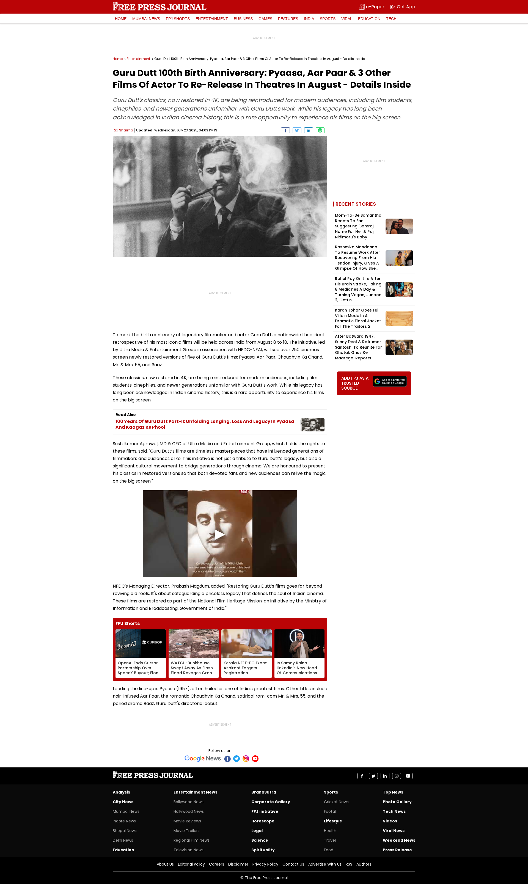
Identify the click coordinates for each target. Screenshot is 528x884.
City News (123, 802)
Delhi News (123, 840)
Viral (346, 18)
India (309, 18)
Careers (216, 864)
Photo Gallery (397, 802)
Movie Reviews (187, 821)
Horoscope (262, 821)
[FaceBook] (227, 758)
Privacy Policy (265, 864)
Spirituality (263, 850)
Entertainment (212, 18)
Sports (328, 18)
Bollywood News (189, 802)
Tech (391, 18)
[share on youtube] (408, 776)
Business (243, 18)
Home (121, 18)
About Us (165, 864)
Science (259, 840)
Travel (330, 840)
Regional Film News (192, 840)
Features (288, 18)
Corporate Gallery (270, 802)
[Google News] (203, 758)
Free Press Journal (160, 6)
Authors (363, 864)
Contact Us (293, 864)
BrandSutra (263, 792)
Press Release (397, 850)
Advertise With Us (325, 864)
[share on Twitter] (297, 130)
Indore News (124, 821)
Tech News (394, 811)
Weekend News (399, 840)
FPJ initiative (264, 811)
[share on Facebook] (285, 130)
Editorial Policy (191, 864)
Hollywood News (189, 811)
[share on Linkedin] (308, 130)
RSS (349, 864)
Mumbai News (146, 18)
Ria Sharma (123, 130)
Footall (330, 811)
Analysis (121, 792)
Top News (393, 792)
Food (328, 850)
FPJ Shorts (178, 18)
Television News (189, 850)
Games (265, 18)
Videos (390, 821)
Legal (257, 830)
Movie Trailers (187, 830)
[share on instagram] (396, 776)
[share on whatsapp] (320, 130)
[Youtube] (255, 758)
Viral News (394, 830)
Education (369, 18)
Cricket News (336, 802)
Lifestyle (333, 821)
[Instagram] (246, 758)
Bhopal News (125, 830)
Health (330, 830)
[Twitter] (236, 758)
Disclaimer (238, 864)
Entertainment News (195, 792)
